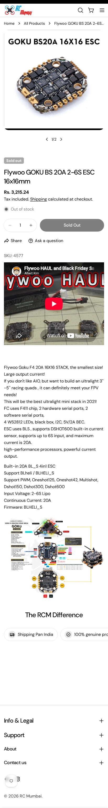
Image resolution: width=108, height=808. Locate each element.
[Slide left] (47, 139)
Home (9, 23)
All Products (34, 23)
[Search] (80, 10)
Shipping (38, 199)
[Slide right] (61, 139)
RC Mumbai (31, 796)
